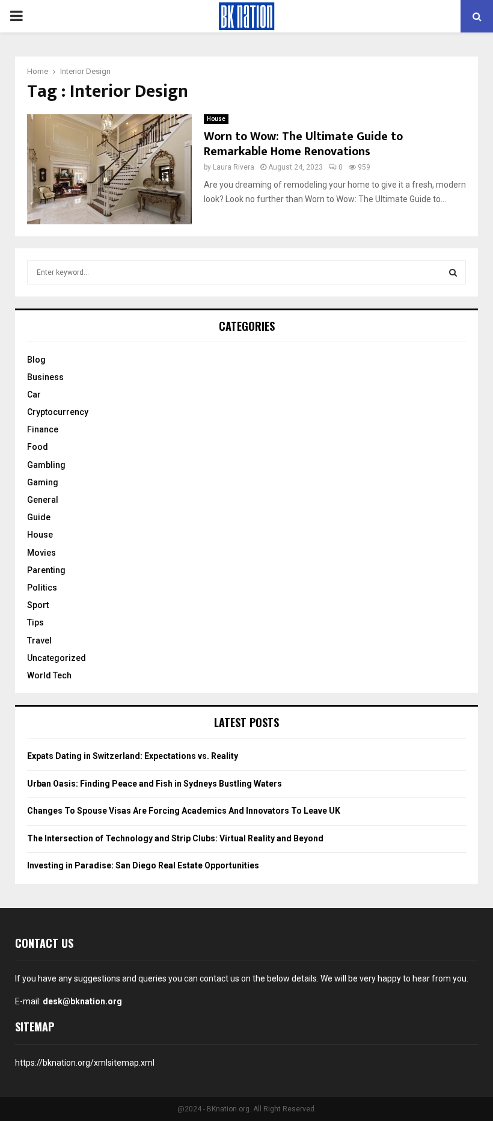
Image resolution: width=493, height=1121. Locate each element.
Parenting (46, 570)
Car (34, 394)
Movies (41, 552)
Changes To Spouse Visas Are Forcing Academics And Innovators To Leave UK (183, 810)
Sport (38, 605)
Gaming (42, 482)
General (42, 500)
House (216, 118)
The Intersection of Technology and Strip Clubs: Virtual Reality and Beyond (175, 838)
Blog (36, 359)
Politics (42, 587)
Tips (35, 622)
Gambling (46, 465)
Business (45, 377)
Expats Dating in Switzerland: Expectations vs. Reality (132, 756)
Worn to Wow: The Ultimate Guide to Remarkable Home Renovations (303, 144)
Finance (42, 429)
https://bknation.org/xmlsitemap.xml (85, 1062)
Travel (39, 640)
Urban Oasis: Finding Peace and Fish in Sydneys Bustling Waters (154, 783)
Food (37, 447)
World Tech (49, 675)
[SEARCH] (453, 272)
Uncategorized (56, 658)
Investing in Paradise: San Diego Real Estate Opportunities (143, 865)
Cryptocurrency (57, 412)
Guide (39, 517)
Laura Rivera (233, 167)
